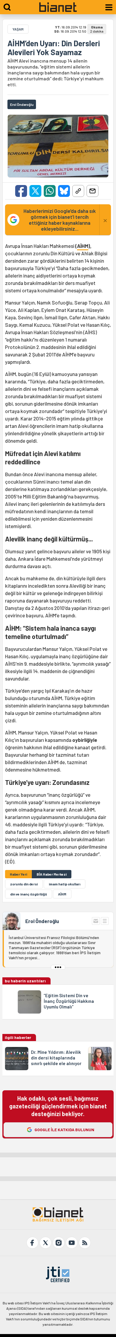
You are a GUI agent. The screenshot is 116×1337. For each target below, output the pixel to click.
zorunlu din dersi (24, 884)
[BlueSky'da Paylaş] (64, 191)
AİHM (82, 246)
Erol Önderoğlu (42, 921)
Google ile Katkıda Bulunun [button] (64, 1129)
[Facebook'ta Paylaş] (21, 191)
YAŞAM (17, 29)
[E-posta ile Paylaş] (92, 191)
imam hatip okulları (64, 884)
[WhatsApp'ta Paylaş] (50, 191)
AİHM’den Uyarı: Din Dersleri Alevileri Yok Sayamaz (53, 48)
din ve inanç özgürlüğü (28, 894)
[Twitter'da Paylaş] (35, 191)
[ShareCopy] (78, 191)
